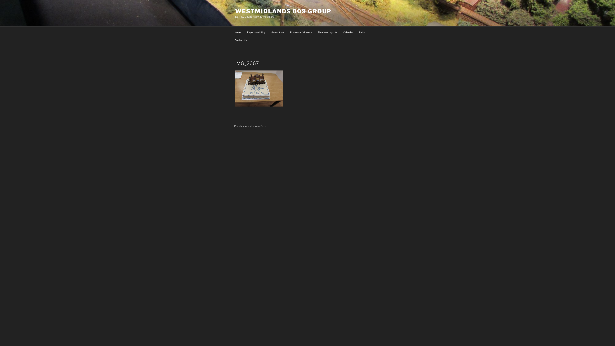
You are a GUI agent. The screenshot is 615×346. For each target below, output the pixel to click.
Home (238, 32)
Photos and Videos (300, 32)
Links (362, 32)
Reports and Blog (256, 32)
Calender (348, 32)
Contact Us (241, 40)
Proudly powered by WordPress (250, 126)
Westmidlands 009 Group (283, 11)
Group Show (277, 32)
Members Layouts (327, 32)
